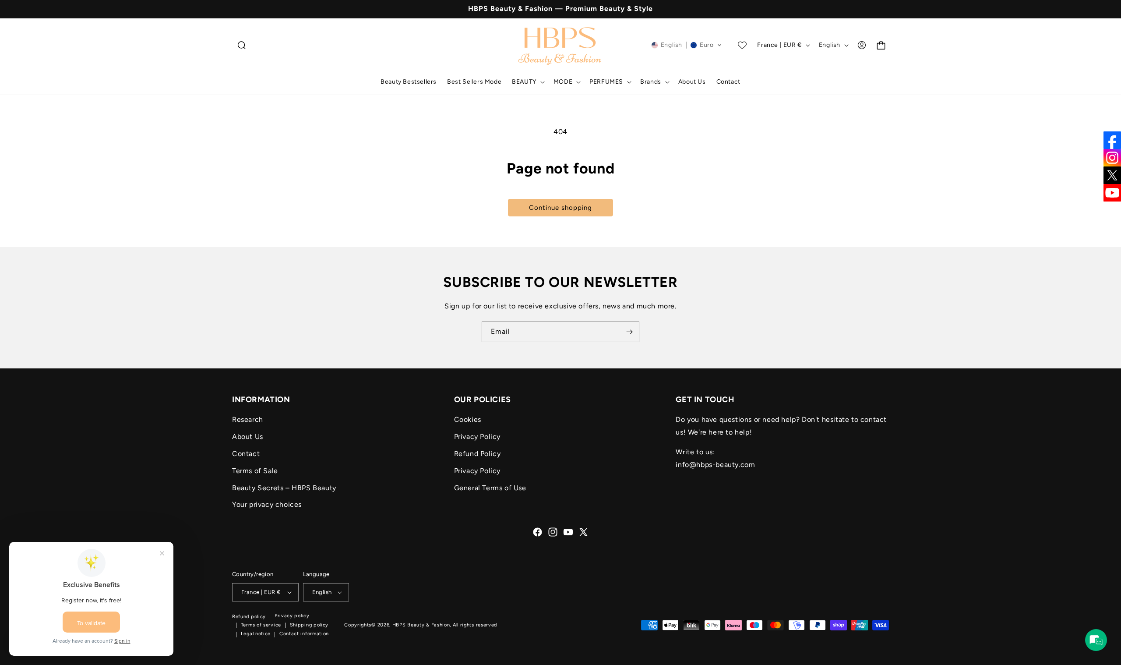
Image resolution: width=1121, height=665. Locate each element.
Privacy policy (292, 616)
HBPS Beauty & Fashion (421, 625)
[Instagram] (1112, 157)
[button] (241, 45)
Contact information (304, 634)
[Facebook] (1112, 140)
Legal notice (256, 634)
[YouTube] (1112, 193)
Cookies (467, 419)
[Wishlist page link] (742, 45)
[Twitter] (1112, 175)
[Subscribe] (629, 332)
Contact (246, 453)
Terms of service (261, 625)
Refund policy (249, 616)
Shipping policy (309, 625)
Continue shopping (560, 208)
